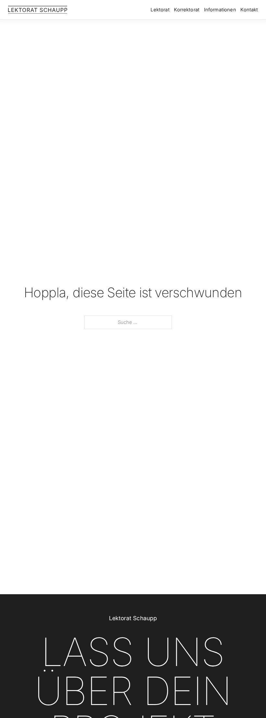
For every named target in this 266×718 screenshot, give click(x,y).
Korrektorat (187, 10)
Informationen (220, 10)
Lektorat (160, 10)
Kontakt (249, 10)
